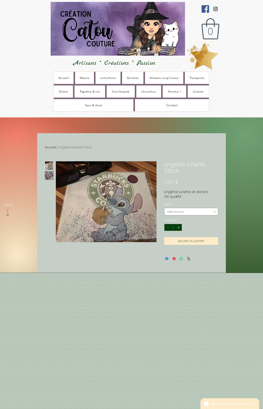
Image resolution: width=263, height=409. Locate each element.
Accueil (50, 147)
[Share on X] (188, 258)
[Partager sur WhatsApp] (181, 258)
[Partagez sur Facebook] (166, 258)
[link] (210, 28)
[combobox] (191, 211)
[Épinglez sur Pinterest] (174, 258)
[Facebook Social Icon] (205, 9)
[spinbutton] (173, 227)
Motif (168, 204)
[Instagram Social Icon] (215, 9)
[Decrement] (167, 227)
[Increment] (179, 227)
